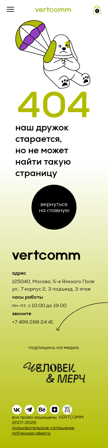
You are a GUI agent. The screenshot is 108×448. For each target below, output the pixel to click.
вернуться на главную (54, 207)
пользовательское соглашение (43, 427)
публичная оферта (31, 433)
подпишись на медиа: (54, 347)
